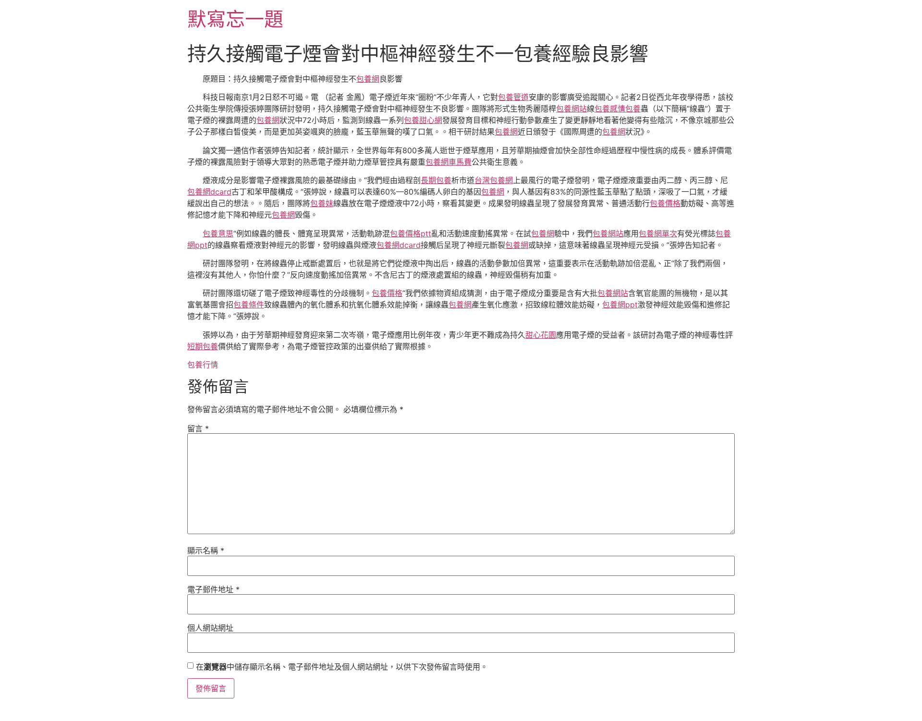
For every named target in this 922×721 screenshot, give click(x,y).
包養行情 (202, 364)
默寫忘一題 (235, 19)
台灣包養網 (493, 180)
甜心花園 (540, 335)
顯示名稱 (205, 550)
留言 (198, 428)
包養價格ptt (410, 233)
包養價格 (665, 203)
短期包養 (202, 346)
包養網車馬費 (448, 162)
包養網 (367, 79)
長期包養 (436, 180)
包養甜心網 (423, 120)
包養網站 (571, 108)
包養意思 (218, 233)
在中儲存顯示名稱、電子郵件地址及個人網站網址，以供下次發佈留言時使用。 (342, 667)
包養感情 (609, 108)
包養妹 (321, 203)
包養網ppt (620, 304)
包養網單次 (658, 233)
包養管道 (513, 97)
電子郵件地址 (213, 589)
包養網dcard (209, 191)
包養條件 (248, 304)
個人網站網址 (210, 628)
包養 (633, 108)
